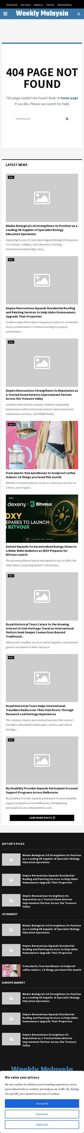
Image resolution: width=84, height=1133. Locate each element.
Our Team (26, 4)
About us (38, 4)
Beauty (12, 424)
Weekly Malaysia (42, 14)
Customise (42, 1114)
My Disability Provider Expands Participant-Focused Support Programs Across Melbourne (42, 790)
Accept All (42, 1103)
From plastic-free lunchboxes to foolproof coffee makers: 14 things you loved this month (40, 475)
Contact (50, 4)
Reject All (42, 1124)
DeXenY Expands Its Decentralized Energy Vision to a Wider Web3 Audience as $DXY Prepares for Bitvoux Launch (41, 551)
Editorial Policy (64, 4)
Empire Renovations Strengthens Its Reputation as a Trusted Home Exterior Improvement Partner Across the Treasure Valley (42, 395)
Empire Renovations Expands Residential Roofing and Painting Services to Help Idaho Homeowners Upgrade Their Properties (41, 312)
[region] (42, 1102)
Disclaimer (11, 4)
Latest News (16, 164)
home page (69, 98)
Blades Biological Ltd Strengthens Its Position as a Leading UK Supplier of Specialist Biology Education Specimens (42, 230)
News (11, 177)
